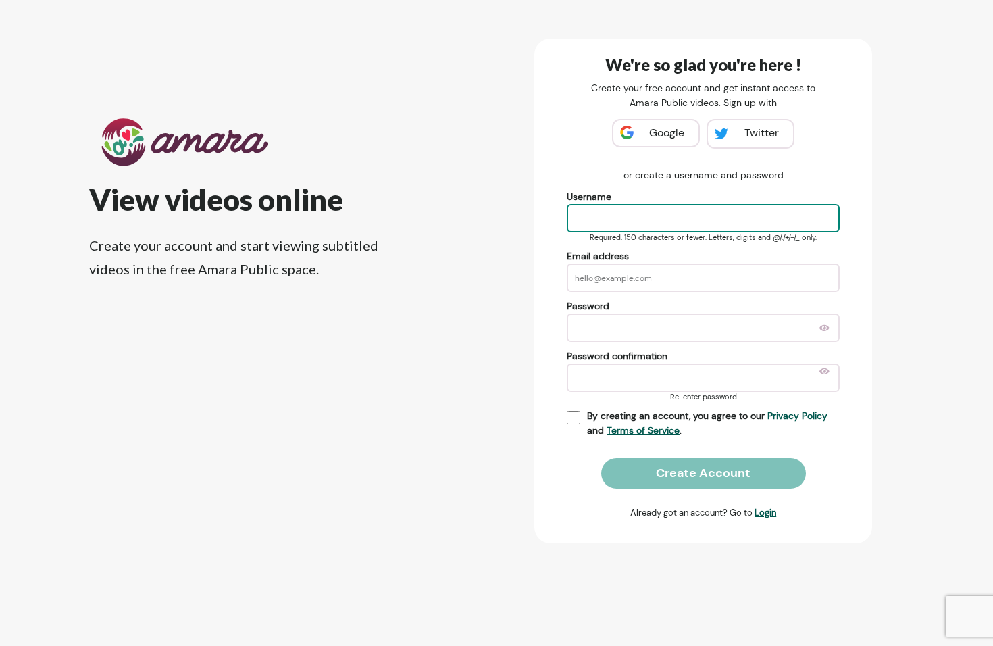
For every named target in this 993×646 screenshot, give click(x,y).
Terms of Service (643, 430)
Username (589, 197)
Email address (598, 256)
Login (765, 512)
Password (588, 306)
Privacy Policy (797, 415)
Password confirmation (617, 356)
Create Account (703, 473)
